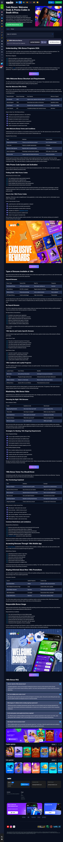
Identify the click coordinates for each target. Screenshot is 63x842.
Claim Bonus (34, 266)
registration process (23, 210)
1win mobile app (11, 546)
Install (13, 812)
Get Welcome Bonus (55, 42)
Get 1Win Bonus (33, 73)
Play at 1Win (34, 467)
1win (8, 29)
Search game (13, 739)
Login (51, 2)
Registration (58, 2)
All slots (53, 744)
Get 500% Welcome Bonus (13, 24)
